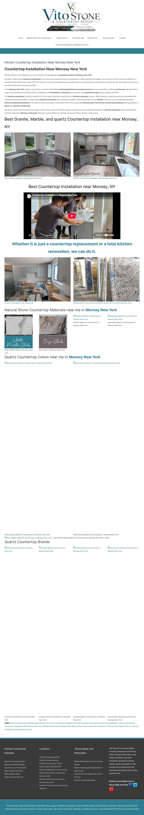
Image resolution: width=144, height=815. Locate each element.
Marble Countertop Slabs (14, 764)
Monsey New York (101, 310)
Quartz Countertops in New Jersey (53, 770)
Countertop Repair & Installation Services (72, 45)
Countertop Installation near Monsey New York (23, 178)
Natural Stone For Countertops (39, 38)
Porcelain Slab (78, 38)
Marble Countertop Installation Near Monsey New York (64, 726)
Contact (122, 38)
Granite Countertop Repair (84, 780)
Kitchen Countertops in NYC (50, 763)
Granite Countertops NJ (48, 760)
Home (20, 38)
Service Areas (108, 38)
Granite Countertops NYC (49, 757)
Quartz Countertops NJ (13, 777)
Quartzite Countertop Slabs (15, 768)
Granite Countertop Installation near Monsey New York (95, 178)
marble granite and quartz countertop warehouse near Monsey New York (102, 303)
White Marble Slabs (12, 774)
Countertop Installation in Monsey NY (102, 726)
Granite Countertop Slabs (14, 761)
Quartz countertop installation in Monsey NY (110, 723)
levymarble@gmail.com (124, 781)
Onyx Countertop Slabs (13, 771)
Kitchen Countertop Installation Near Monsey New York (32, 723)
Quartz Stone (62, 38)
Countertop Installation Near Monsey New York (73, 723)
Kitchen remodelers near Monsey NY (19, 303)
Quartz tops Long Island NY (50, 766)
